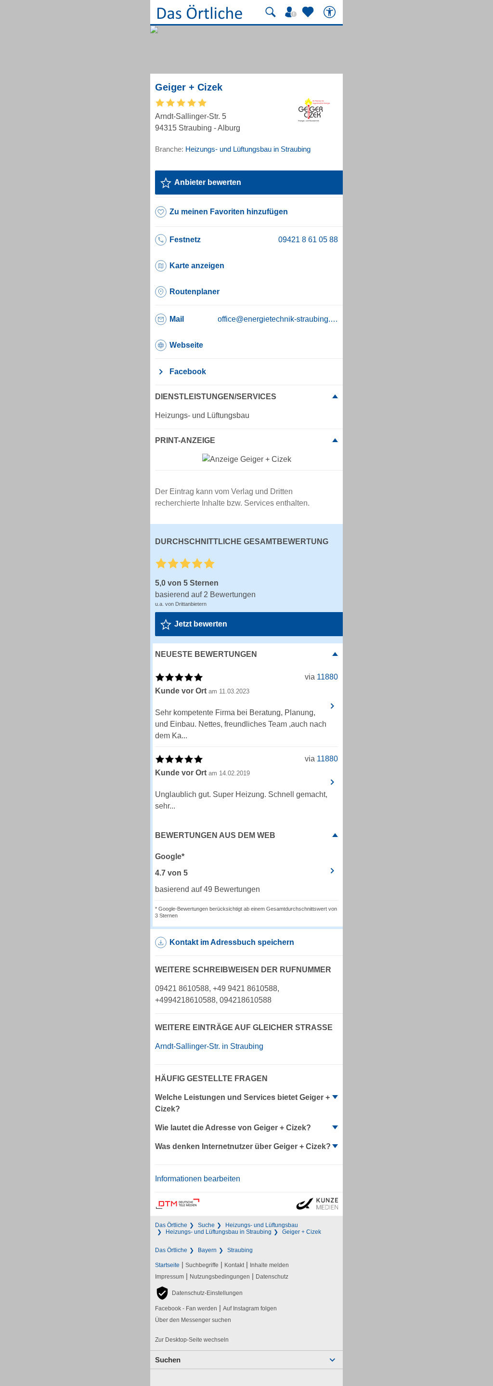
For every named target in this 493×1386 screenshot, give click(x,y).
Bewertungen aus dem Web (215, 835)
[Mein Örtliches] (292, 12)
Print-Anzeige (185, 440)
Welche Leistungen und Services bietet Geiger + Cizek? (242, 1103)
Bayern (207, 1250)
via (321, 677)
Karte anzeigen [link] (196, 266)
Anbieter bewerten (207, 182)
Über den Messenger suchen (193, 1320)
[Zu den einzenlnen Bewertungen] (181, 106)
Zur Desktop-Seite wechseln (192, 1339)
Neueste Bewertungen (206, 654)
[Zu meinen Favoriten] (309, 12)
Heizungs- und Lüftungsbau (261, 1225)
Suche (206, 1225)
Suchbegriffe (202, 1265)
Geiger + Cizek (301, 1232)
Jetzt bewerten (200, 624)
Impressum (169, 1276)
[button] (199, 1293)
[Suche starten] (270, 12)
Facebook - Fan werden (186, 1308)
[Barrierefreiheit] (331, 12)
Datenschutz (272, 1276)
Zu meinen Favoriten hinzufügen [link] (228, 212)
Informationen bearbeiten (197, 1179)
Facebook (187, 371)
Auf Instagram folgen (250, 1308)
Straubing (240, 1250)
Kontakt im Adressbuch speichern (231, 942)
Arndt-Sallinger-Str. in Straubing (209, 1046)
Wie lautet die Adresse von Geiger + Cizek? (233, 1128)
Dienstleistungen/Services (215, 396)
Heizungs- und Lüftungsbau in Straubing (219, 1232)
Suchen (168, 1360)
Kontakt (234, 1265)
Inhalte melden (269, 1265)
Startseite (167, 1265)
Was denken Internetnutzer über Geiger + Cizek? (243, 1146)
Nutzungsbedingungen (220, 1276)
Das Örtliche (171, 1225)
